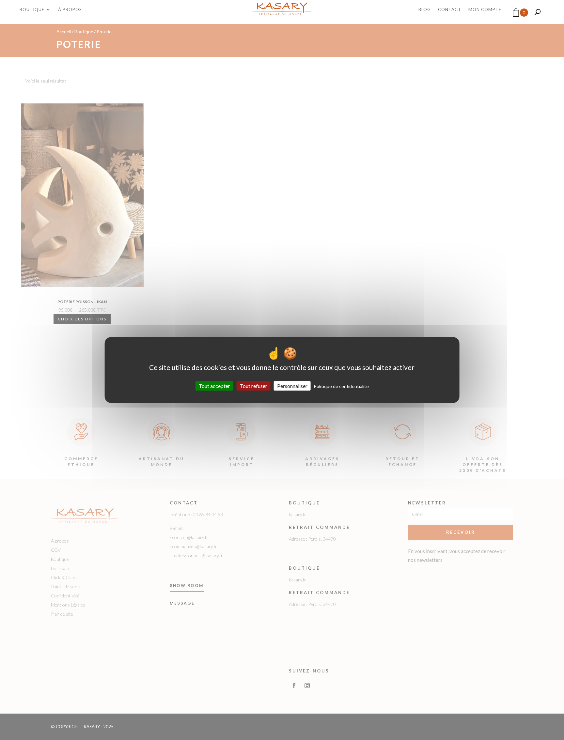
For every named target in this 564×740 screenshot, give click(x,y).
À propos (70, 9)
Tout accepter (214, 386)
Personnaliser (292, 386)
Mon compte (484, 9)
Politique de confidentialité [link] (341, 386)
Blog (424, 9)
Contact (449, 9)
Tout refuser (253, 386)
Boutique (32, 9)
